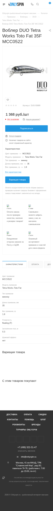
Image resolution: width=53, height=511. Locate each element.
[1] (6, 105)
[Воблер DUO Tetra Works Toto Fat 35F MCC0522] (26, 71)
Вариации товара (17, 179)
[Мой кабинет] (43, 4)
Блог (43, 420)
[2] (8, 105)
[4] (13, 105)
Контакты (12, 420)
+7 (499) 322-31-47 (27, 447)
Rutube (41, 439)
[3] (11, 105)
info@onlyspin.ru (28, 457)
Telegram (26, 439)
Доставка (12, 414)
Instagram (19, 439)
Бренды (36, 425)
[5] (16, 105)
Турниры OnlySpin (26, 430)
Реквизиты (18, 425)
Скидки (42, 414)
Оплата (35, 264)
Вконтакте (12, 439)
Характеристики (14, 264)
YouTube (34, 439)
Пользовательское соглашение (23, 481)
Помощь (29, 420)
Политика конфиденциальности (28, 477)
